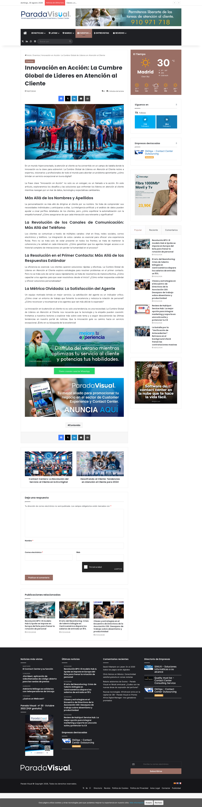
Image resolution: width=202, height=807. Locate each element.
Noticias (38, 33)
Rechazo (158, 803)
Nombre (29, 541)
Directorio (98, 788)
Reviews (119, 33)
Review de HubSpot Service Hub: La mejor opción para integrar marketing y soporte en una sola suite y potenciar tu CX (164, 312)
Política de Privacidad (139, 788)
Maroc (68, 33)
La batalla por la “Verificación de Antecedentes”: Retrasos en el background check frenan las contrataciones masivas (164, 336)
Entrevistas (102, 33)
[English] (177, 783)
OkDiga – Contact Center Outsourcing (159, 152)
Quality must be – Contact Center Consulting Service (165, 680)
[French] (180, 783)
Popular (138, 230)
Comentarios (171, 230)
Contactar (166, 788)
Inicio (29, 55)
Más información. (137, 803)
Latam (53, 33)
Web (78, 552)
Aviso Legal (155, 788)
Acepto (149, 803)
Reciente (153, 230)
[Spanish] (174, 783)
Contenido (74, 425)
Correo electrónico (34, 552)
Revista (107, 788)
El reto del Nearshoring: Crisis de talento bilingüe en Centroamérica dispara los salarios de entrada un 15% (74, 625)
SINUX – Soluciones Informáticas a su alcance (165, 669)
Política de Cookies (120, 788)
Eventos (84, 33)
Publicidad (176, 788)
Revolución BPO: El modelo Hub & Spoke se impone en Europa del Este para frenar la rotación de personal (40, 625)
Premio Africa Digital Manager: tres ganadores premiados (120, 698)
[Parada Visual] (46, 15)
